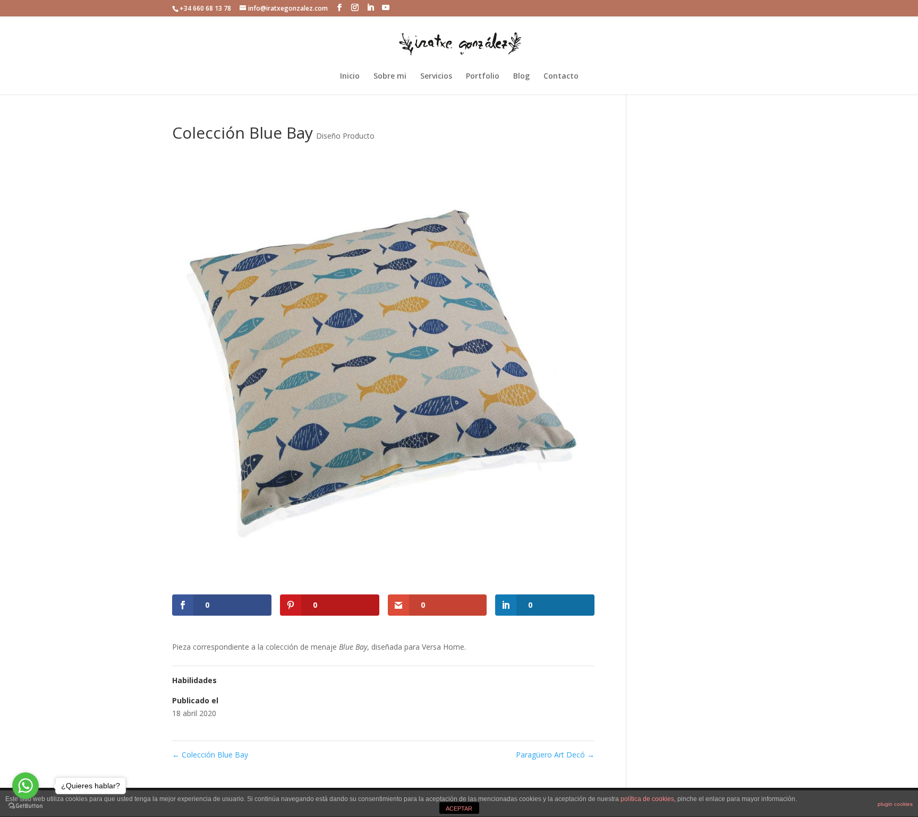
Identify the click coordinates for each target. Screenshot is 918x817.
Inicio (350, 76)
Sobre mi (389, 76)
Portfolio (482, 76)
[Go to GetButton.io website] (25, 806)
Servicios (436, 76)
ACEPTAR (459, 808)
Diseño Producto (345, 136)
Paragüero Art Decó (555, 755)
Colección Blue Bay (210, 755)
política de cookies (647, 799)
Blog (521, 76)
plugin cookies (895, 804)
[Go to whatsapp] (25, 785)
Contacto (561, 76)
